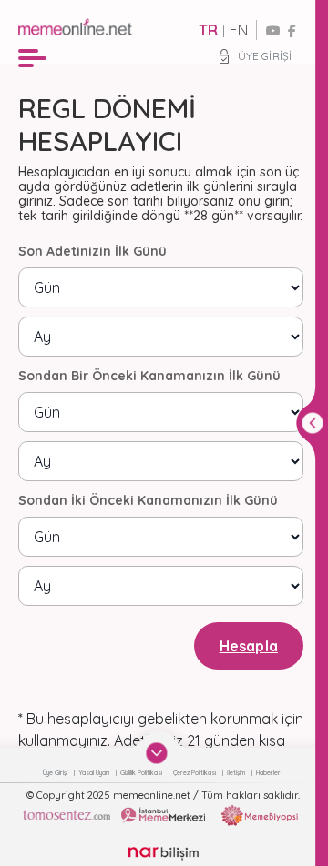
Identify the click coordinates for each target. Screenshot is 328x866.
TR (208, 30)
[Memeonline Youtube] (273, 31)
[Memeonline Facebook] (292, 31)
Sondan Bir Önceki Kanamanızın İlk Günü (149, 376)
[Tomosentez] (66, 815)
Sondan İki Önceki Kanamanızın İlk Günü (148, 500)
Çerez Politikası (195, 773)
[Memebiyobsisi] (260, 815)
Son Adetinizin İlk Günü (92, 251)
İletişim (237, 773)
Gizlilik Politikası (142, 773)
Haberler (268, 773)
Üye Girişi (265, 56)
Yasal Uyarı (94, 773)
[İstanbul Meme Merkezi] (163, 815)
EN (239, 30)
